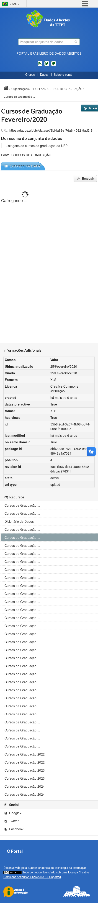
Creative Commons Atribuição (64, 388)
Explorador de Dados (24, 166)
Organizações (20, 89)
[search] (76, 41)
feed (40, 65)
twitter (46, 65)
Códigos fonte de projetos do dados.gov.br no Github (53, 65)
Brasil (14, 4)
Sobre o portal (63, 74)
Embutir (87, 178)
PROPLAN (38, 89)
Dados (44, 74)
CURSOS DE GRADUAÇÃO (64, 89)
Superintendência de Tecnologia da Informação (57, 868)
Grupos (30, 74)
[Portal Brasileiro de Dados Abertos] (49, 19)
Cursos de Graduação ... (19, 96)
